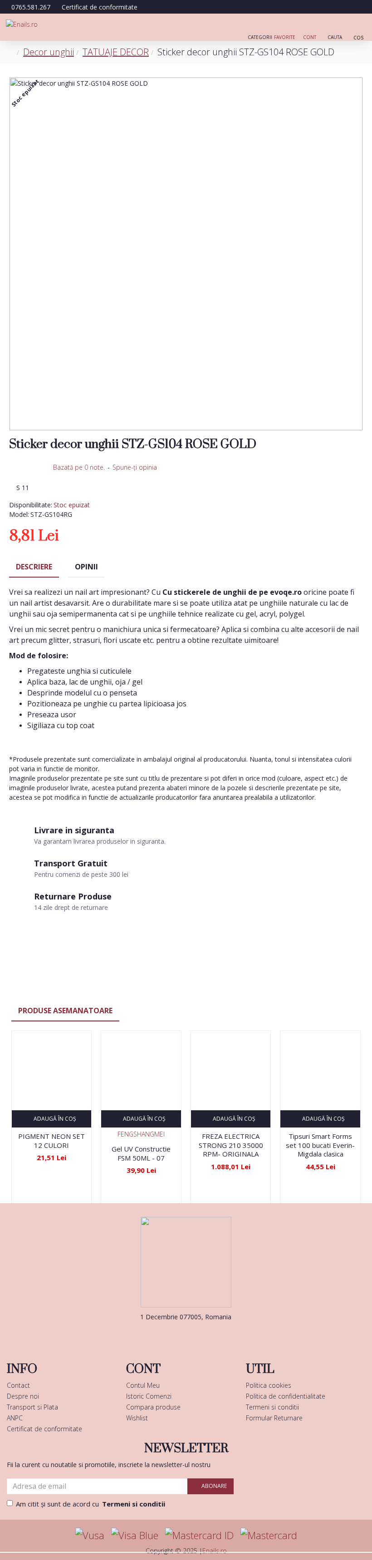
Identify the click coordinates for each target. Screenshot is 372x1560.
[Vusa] (89, 1535)
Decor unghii (48, 52)
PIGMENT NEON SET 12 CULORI (51, 1141)
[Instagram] (199, 1335)
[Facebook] (172, 1335)
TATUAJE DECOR (116, 52)
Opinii (86, 567)
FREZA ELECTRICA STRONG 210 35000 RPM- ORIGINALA (231, 1145)
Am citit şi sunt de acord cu (90, 1503)
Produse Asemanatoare (65, 1011)
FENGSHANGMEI (141, 1134)
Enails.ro (214, 1550)
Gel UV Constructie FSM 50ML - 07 (141, 1153)
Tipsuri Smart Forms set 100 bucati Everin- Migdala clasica (320, 1145)
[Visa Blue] (134, 1535)
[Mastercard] (268, 1535)
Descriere (34, 567)
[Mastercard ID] (199, 1535)
